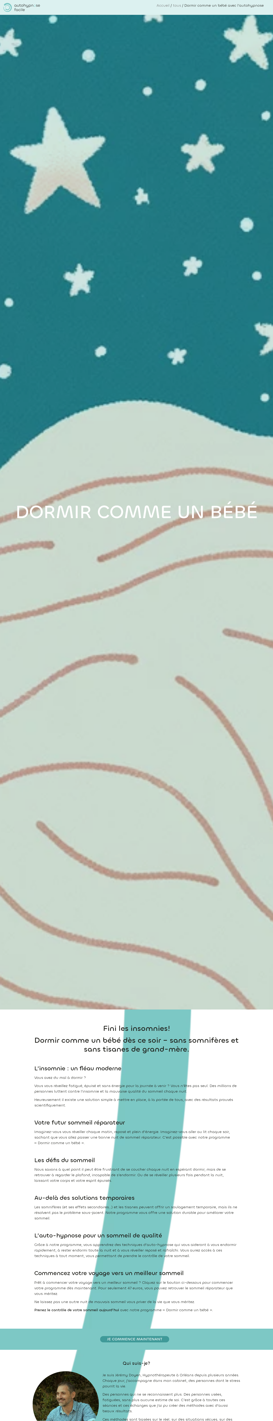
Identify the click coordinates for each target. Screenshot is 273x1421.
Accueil (163, 5)
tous (177, 5)
